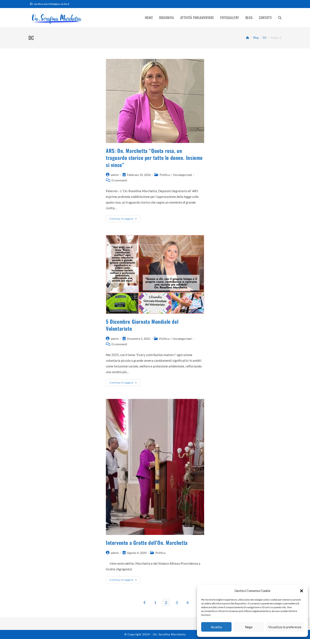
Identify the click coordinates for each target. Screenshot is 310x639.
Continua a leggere (124, 219)
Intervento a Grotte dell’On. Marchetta (147, 542)
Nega (248, 627)
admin (115, 175)
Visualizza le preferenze (284, 627)
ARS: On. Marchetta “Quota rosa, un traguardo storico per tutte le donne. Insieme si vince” (154, 158)
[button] (301, 591)
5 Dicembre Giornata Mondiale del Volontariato (142, 325)
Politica (165, 175)
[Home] (247, 37)
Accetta (216, 627)
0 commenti (119, 180)
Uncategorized (182, 175)
